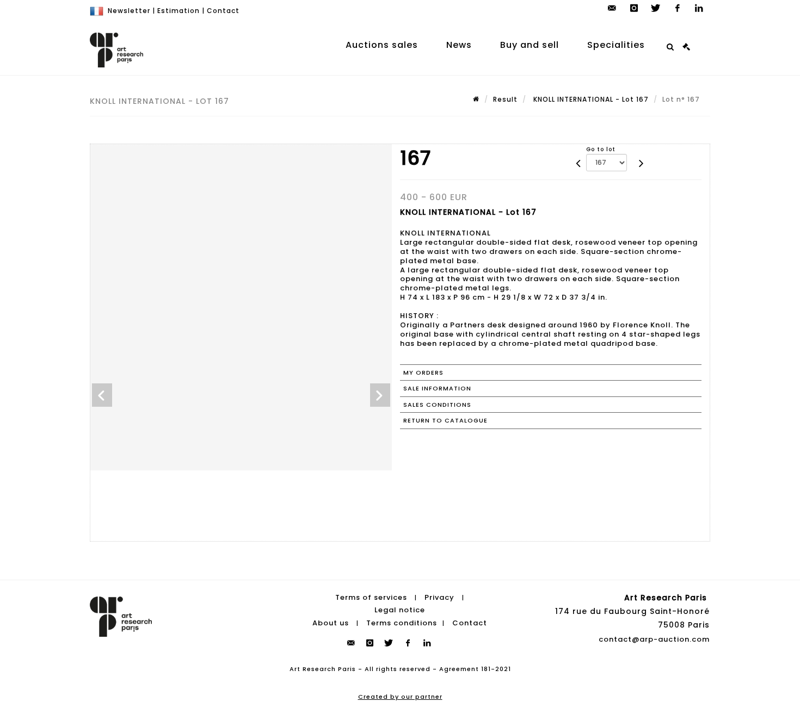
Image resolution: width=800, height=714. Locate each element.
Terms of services (371, 597)
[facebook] (677, 8)
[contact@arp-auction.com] (612, 8)
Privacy (439, 597)
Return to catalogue (445, 420)
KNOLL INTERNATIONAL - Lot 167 (590, 99)
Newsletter (129, 10)
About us (330, 623)
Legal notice (399, 610)
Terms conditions (401, 623)
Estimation (178, 10)
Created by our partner (400, 696)
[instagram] (634, 8)
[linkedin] (699, 8)
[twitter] (656, 8)
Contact (223, 10)
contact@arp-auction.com (654, 639)
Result (505, 99)
